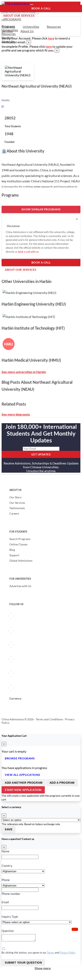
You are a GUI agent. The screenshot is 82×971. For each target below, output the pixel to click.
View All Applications (22, 774)
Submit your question (23, 962)
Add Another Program (24, 782)
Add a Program (62, 782)
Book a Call (41, 8)
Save (8, 829)
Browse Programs (20, 758)
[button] (75, 929)
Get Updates (41, 454)
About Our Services (19, 15)
